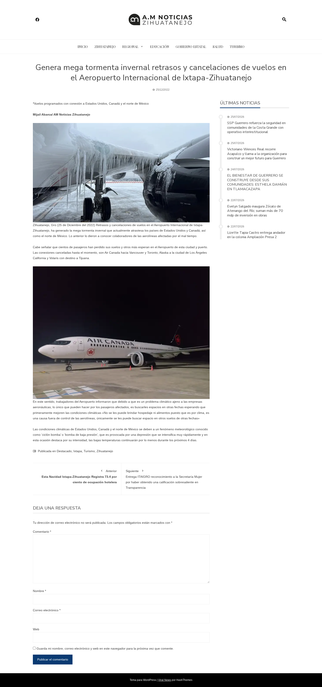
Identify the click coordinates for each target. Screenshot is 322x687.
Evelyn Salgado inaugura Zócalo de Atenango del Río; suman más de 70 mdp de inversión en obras (255, 211)
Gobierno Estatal (191, 46)
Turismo (237, 46)
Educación (159, 46)
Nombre (39, 591)
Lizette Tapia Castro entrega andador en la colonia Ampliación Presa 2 (256, 235)
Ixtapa (77, 451)
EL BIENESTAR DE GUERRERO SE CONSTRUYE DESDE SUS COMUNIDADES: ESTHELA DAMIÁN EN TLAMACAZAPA (257, 182)
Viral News (164, 680)
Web (36, 629)
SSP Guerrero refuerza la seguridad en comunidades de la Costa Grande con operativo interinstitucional (256, 128)
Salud (218, 46)
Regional (130, 46)
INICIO (83, 46)
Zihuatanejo (105, 46)
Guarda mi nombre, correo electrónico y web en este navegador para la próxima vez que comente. (105, 648)
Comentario (42, 531)
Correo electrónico (46, 610)
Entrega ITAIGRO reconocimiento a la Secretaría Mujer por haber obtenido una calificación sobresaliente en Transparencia (164, 479)
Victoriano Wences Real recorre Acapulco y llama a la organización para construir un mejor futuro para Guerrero (257, 154)
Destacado (64, 451)
